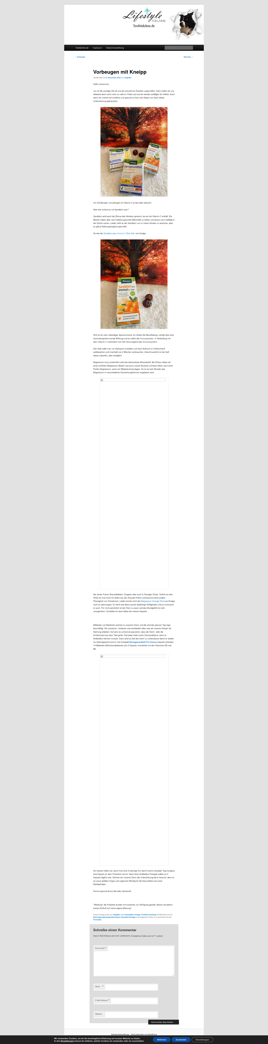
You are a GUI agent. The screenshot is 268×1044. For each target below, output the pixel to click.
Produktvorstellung (148, 914)
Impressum (97, 47)
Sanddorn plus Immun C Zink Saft (118, 233)
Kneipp (137, 914)
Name (99, 986)
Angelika (127, 77)
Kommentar (100, 948)
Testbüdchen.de (82, 47)
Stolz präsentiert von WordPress (144, 1034)
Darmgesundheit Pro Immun (143, 642)
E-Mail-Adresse (102, 1000)
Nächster (188, 57)
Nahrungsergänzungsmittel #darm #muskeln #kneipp (114, 917)
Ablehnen (161, 1040)
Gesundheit (129, 914)
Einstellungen (67, 1041)
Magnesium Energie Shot (153, 601)
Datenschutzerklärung (115, 47)
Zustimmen (181, 1040)
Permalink (97, 919)
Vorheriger (80, 57)
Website (98, 1014)
